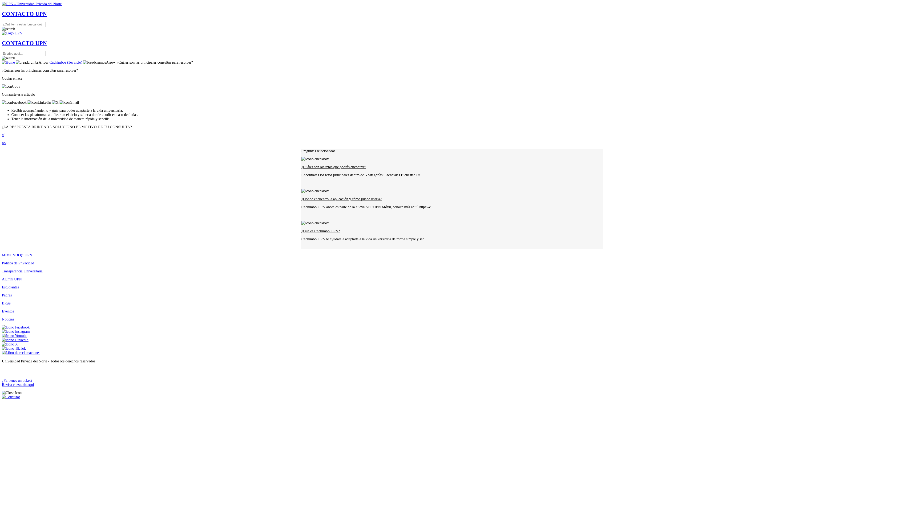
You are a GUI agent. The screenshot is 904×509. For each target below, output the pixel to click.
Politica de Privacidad (18, 263)
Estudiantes (10, 287)
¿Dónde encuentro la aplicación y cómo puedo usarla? (341, 199)
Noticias (8, 319)
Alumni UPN (12, 279)
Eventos (8, 311)
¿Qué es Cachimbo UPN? (320, 231)
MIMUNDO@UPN (17, 255)
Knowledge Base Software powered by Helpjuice (452, 369)
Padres (7, 295)
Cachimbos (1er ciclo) (65, 62)
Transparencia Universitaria (22, 271)
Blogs (6, 303)
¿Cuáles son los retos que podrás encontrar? (333, 167)
